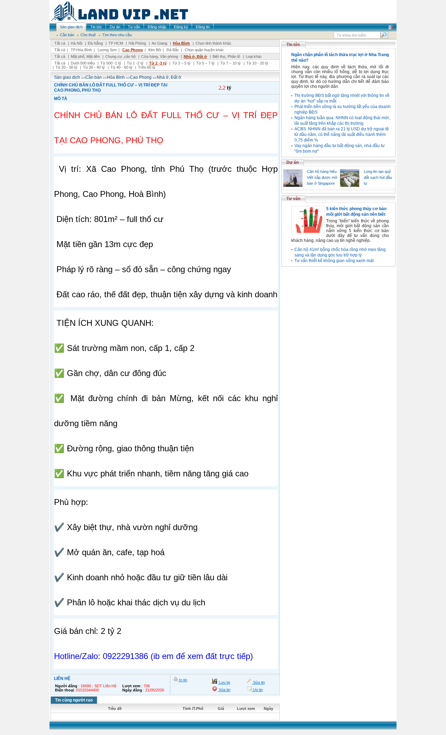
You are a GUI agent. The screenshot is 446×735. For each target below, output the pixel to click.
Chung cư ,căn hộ (120, 56)
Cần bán (93, 77)
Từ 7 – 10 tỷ (230, 63)
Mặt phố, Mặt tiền (85, 56)
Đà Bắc (173, 50)
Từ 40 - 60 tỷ (121, 67)
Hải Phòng (137, 43)
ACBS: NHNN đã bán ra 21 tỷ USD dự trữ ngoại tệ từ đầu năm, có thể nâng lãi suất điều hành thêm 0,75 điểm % (341, 135)
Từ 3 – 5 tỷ (181, 63)
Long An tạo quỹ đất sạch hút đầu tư (378, 177)
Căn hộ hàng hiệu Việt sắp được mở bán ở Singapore (322, 177)
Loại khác (254, 56)
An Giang (159, 43)
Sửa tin (258, 682)
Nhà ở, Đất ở (195, 56)
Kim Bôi (154, 50)
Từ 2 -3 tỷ (158, 63)
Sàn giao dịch (67, 77)
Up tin (257, 690)
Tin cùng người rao (74, 700)
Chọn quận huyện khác (204, 50)
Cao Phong (132, 50)
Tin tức (293, 44)
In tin (182, 680)
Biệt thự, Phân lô (226, 56)
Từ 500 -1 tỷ (110, 63)
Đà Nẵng (95, 43)
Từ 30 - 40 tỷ (94, 67)
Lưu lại (224, 682)
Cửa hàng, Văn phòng (159, 56)
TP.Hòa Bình (81, 50)
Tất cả (59, 43)
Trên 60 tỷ (146, 67)
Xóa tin (224, 690)
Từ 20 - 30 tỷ (66, 67)
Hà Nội (76, 43)
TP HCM (115, 43)
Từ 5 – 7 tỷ (205, 63)
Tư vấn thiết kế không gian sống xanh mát (334, 260)
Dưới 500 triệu (83, 63)
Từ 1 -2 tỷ (135, 63)
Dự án (292, 162)
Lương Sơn (107, 50)
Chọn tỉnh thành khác (213, 43)
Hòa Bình (181, 43)
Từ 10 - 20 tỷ (257, 63)
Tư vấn (293, 198)
